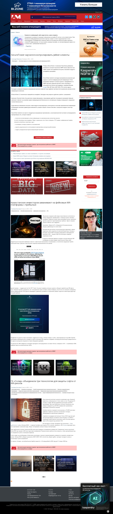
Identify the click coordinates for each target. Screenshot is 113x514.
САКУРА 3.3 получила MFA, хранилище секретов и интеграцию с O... (21, 169)
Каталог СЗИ (75, 21)
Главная (13, 32)
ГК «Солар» (14, 394)
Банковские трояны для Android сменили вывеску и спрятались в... (66, 368)
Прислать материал (74, 497)
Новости (13, 21)
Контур (65, 425)
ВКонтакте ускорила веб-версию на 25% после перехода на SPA (43, 368)
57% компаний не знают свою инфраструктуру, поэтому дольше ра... (42, 464)
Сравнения (67, 21)
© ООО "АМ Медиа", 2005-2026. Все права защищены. (56, 509)
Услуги (82, 21)
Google (45, 87)
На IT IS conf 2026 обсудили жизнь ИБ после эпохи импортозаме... (65, 169)
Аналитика (35, 21)
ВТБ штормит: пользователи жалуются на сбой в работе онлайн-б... (21, 464)
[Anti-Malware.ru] (16, 17)
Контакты (71, 493)
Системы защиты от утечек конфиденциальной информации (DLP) (34, 61)
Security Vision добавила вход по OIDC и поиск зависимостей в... (20, 368)
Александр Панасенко (16, 59)
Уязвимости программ (27, 389)
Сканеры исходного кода (68, 392)
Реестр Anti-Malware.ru (33, 497)
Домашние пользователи (39, 210)
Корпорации (14, 391)
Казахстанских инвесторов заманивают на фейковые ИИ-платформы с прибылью (41, 203)
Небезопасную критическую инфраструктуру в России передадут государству (91, 123)
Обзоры (49, 21)
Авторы (71, 495)
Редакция (71, 492)
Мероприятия (27, 21)
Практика (42, 21)
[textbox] (92, 176)
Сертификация (52, 493)
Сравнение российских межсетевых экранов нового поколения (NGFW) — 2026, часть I (60, 185)
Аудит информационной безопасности (52, 392)
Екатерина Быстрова (16, 208)
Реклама (50, 492)
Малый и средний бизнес (63, 389)
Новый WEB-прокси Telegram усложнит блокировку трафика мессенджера (31, 156)
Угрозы (29, 493)
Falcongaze (14, 61)
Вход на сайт (99, 12)
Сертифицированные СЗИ (34, 495)
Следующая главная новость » (43, 137)
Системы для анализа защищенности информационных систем (26, 392)
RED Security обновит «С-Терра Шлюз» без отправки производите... (66, 464)
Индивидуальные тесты (54, 495)
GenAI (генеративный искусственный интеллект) (44, 389)
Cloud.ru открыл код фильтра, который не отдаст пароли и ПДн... (42, 169)
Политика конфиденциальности (77, 499)
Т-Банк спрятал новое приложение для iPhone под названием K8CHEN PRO (32, 158)
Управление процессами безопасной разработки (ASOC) (54, 391)
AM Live (20, 21)
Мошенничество (15, 210)
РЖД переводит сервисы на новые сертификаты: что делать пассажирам (31, 153)
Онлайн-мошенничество (26, 210)
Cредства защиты (32, 492)
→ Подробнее (28, 46)
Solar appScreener (16, 389)
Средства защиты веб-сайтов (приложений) (29, 391)
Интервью (60, 21)
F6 (47, 210)
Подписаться (91, 186)
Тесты (54, 21)
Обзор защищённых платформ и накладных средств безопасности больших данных (26, 185)
